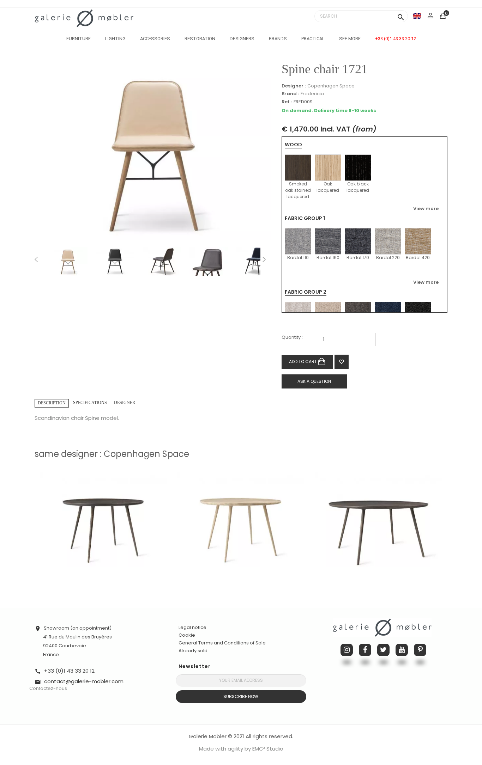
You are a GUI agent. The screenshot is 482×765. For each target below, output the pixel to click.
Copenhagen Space (331, 85)
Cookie (187, 635)
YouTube (402, 650)
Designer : (294, 86)
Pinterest (420, 650)
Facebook (365, 650)
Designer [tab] (124, 402)
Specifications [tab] (90, 402)
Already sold (193, 650)
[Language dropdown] (417, 15)
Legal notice (192, 627)
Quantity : (292, 338)
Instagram (347, 650)
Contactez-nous (48, 688)
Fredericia (312, 93)
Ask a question (314, 381)
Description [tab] (52, 402)
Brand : (290, 93)
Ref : (287, 102)
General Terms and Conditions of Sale (222, 642)
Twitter (383, 650)
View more (426, 208)
